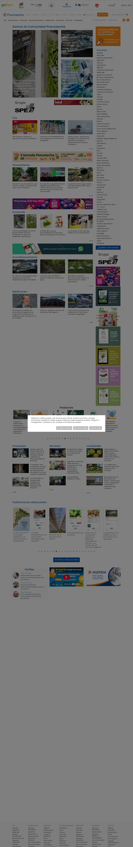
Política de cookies (73, 422)
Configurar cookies (64, 428)
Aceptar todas (95, 428)
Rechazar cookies (80, 428)
